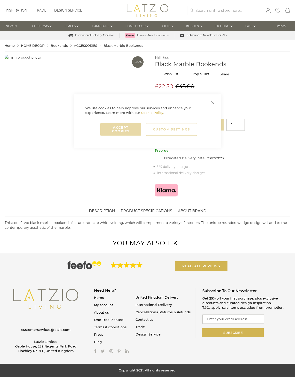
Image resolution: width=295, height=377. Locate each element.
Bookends (60, 46)
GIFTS (166, 26)
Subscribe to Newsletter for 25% (207, 35)
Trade (40, 10)
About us (101, 312)
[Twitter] (103, 351)
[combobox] (223, 10)
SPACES (70, 26)
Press (98, 334)
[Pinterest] (119, 351)
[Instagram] (111, 351)
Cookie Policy (152, 113)
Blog (98, 342)
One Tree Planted (109, 320)
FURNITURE (100, 26)
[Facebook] (95, 351)
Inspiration (16, 10)
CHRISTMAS (40, 26)
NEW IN (11, 26)
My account (103, 305)
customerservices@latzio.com (46, 330)
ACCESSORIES (86, 46)
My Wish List (277, 10)
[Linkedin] (127, 351)
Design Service (68, 10)
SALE (248, 26)
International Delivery (154, 305)
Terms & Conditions (110, 327)
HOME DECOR (135, 26)
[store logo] (147, 11)
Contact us (144, 320)
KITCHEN (192, 26)
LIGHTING (222, 26)
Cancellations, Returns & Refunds (163, 312)
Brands (281, 26)
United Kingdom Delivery (157, 297)
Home (10, 46)
